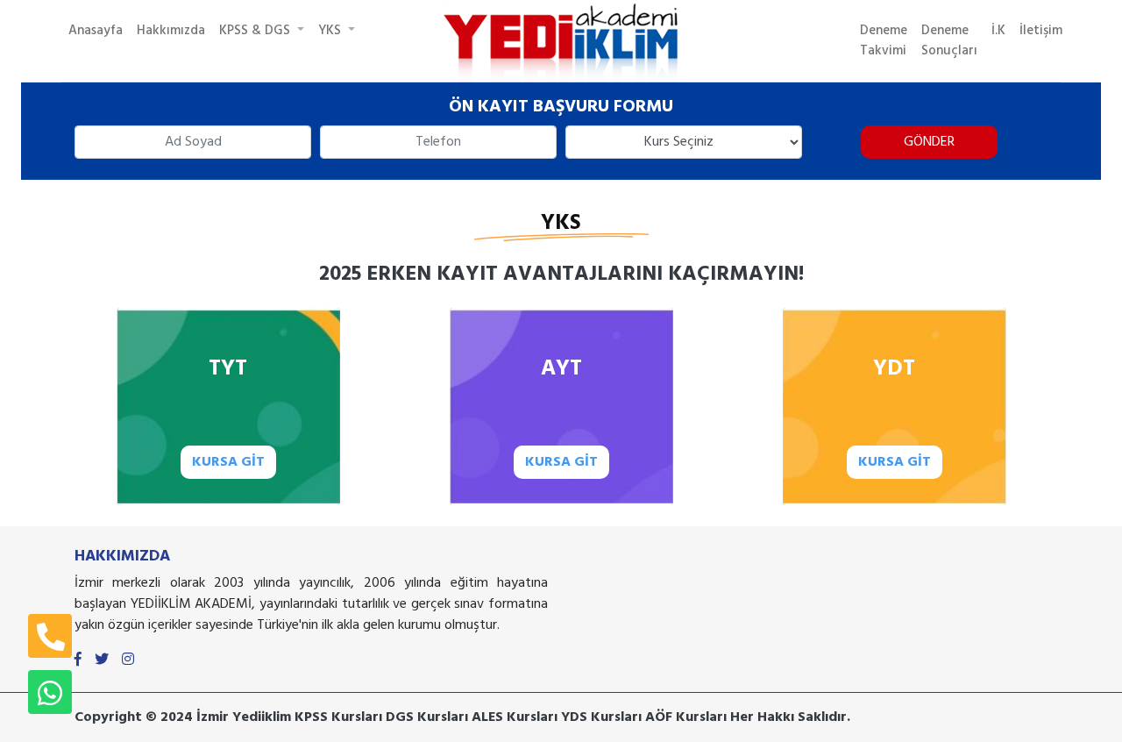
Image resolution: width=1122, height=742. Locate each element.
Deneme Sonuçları (949, 40)
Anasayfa (95, 30)
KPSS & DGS (256, 30)
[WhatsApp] (50, 692)
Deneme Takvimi (883, 40)
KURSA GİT (228, 462)
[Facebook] (78, 660)
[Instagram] (128, 660)
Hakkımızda (171, 30)
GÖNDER (929, 142)
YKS (331, 30)
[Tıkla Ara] (50, 636)
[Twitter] (102, 660)
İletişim (1040, 30)
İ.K (998, 30)
